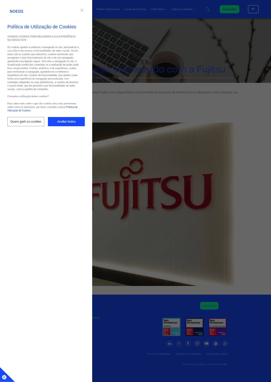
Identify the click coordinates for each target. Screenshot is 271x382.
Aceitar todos (66, 121)
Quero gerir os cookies (25, 121)
